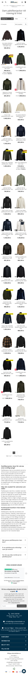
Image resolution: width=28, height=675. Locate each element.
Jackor (23, 5)
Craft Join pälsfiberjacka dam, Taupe (20, 257)
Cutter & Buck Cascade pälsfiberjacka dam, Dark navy (7, 234)
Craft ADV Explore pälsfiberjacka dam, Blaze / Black (21, 303)
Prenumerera (22, 606)
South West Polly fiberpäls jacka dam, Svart (7, 373)
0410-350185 (15, 614)
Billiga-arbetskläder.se (14, 653)
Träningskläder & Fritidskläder (15, 5)
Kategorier (4, 19)
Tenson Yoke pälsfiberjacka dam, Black (7, 280)
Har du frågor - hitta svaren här (15, 628)
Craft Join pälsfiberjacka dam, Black (7, 442)
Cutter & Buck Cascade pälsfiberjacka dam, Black (7, 211)
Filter (16, 19)
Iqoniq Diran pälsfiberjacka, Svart (7, 419)
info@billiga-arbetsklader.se (15, 621)
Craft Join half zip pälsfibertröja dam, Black (21, 350)
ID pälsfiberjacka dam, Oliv (21, 67)
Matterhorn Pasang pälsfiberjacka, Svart (7, 257)
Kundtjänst (5, 637)
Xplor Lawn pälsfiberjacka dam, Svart (21, 163)
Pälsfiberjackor (14, 6)
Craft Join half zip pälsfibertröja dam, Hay (7, 188)
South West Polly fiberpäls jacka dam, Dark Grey (21, 327)
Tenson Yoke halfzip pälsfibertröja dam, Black (21, 280)
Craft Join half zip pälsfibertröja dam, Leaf (20, 188)
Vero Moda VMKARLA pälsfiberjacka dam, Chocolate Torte (7, 44)
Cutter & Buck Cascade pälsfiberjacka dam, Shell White (21, 234)
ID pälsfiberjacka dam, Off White (21, 93)
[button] (24, 671)
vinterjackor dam (5, 505)
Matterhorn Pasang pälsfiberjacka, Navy (20, 139)
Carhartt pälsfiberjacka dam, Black (7, 67)
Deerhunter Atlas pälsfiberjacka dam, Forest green (20, 396)
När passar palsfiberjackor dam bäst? (12, 541)
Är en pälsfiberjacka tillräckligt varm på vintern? (11, 548)
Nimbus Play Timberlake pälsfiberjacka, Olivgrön (7, 163)
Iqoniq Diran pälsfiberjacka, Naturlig (21, 419)
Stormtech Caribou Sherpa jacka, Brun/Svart (7, 350)
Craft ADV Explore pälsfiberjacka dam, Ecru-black (7, 140)
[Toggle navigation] (2, 2)
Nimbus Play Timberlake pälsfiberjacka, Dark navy (7, 326)
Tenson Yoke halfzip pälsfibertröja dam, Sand (21, 211)
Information (5, 641)
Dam (7, 5)
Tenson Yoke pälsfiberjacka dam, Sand (7, 115)
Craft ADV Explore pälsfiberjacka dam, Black (21, 44)
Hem (4, 5)
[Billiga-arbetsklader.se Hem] (14, 2)
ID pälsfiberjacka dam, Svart (7, 395)
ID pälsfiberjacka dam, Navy (21, 373)
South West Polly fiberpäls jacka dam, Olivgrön (7, 303)
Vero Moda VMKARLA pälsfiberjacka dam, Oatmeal (21, 116)
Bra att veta (5, 645)
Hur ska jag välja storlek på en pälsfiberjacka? (11, 556)
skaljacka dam (5, 503)
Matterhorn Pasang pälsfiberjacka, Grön (7, 93)
